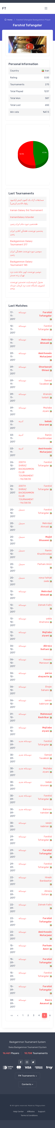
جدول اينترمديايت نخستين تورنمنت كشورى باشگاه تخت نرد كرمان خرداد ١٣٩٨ (27, 285)
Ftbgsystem (40, 1106)
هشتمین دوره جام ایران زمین (24, 224)
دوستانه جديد (25, 741)
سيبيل (22, 509)
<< (12, 1015)
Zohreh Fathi (45, 605)
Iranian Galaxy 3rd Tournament (26, 210)
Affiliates (31, 1111)
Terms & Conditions (29, 1115)
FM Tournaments (26, 1075)
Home (9, 20)
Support (41, 1111)
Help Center (18, 1111)
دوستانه (22, 312)
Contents (26, 1084)
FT (4, 8)
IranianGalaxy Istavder (22, 217)
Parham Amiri (45, 564)
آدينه (21, 421)
